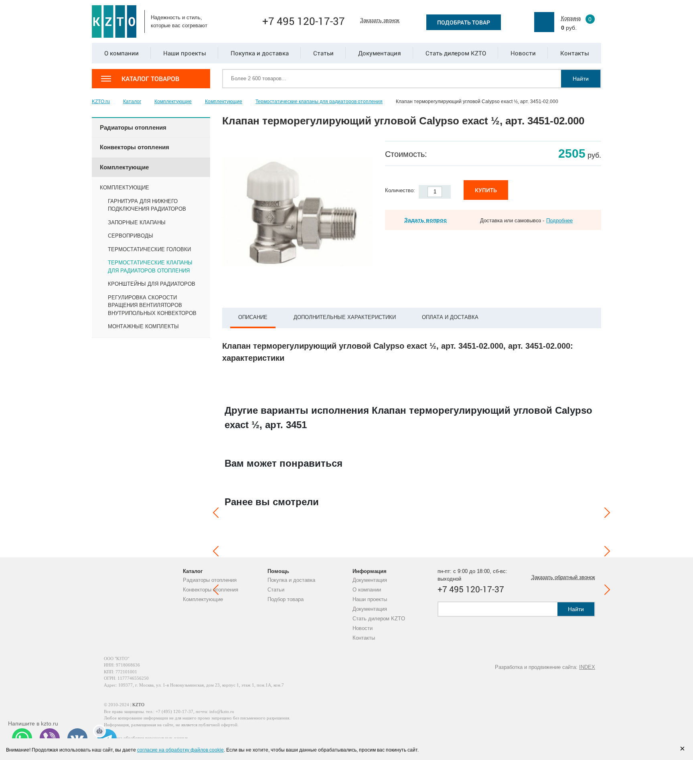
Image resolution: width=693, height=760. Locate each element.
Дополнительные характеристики (345, 317)
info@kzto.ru (221, 711)
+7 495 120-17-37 (303, 21)
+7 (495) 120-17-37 (174, 711)
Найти (581, 78)
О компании (367, 590)
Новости (363, 628)
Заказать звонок (379, 20)
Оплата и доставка (450, 317)
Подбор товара (285, 599)
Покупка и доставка (291, 580)
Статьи (275, 590)
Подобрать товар (463, 22)
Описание (252, 317)
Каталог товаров (150, 78)
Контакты (364, 638)
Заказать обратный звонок (563, 577)
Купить (486, 190)
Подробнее (559, 220)
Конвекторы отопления (210, 590)
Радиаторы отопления (210, 580)
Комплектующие (203, 599)
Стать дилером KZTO (379, 619)
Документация (370, 580)
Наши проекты (370, 599)
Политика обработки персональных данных (146, 738)
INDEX (587, 667)
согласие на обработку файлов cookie (180, 750)
